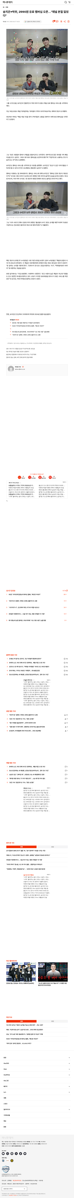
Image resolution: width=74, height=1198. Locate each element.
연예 (7, 7)
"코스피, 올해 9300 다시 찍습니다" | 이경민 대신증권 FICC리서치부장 (52, 984)
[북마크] (68, 21)
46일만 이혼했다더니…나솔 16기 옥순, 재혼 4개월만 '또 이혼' (27, 614)
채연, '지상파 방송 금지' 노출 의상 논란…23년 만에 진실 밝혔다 (24, 1030)
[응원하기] (23, 367)
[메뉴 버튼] (69, 2)
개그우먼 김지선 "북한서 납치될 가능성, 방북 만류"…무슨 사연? (24, 1025)
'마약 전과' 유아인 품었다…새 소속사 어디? (18, 1043)
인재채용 (9, 1180)
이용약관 (41, 1180)
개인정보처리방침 (17, 1180)
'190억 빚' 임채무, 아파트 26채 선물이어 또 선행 (26, 335)
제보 (5, 1121)
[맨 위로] (70, 1190)
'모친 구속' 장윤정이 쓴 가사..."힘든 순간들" (21, 719)
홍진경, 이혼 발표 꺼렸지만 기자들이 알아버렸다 (26, 323)
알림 (5, 1127)
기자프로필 (7, 1115)
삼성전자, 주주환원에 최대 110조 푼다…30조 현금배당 (25, 731)
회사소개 (4, 1180)
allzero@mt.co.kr (20, 369)
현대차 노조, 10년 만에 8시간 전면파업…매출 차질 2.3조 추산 (27, 663)
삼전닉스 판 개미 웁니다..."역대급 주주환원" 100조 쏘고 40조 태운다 (29, 667)
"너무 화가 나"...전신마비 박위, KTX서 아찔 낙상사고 (24, 607)
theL (5, 1069)
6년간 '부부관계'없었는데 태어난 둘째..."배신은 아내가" (28, 326)
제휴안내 (9, 1183)
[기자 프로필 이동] (11, 369)
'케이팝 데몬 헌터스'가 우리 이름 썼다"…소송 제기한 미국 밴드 (27, 778)
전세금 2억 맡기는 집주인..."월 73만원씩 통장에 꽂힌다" (25, 659)
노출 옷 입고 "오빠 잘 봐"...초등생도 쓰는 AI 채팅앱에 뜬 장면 (26, 774)
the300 (6, 1063)
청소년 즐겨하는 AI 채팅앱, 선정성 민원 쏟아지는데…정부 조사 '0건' (29, 674)
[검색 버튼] (66, 2)
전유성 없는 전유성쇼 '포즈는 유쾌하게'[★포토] (20, 983)
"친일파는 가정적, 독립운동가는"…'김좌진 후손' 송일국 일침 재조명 (25, 869)
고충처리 (27, 1183)
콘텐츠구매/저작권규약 (18, 1183)
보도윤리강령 (33, 1183)
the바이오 (7, 1075)
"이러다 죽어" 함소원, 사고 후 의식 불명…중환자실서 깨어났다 (24, 864)
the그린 (6, 1081)
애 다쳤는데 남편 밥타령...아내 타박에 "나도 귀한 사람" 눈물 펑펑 (30, 332)
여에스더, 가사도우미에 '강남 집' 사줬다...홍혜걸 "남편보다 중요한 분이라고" (28, 855)
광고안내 (4, 1183)
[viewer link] (65, 94)
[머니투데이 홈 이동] (7, 1138)
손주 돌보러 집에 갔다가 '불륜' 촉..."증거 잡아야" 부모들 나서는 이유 (25, 851)
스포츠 (5, 1104)
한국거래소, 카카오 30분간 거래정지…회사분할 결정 (24, 670)
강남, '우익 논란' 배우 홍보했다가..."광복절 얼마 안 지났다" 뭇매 (24, 1034)
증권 (5, 1057)
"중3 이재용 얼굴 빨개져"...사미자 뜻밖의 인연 (22, 723)
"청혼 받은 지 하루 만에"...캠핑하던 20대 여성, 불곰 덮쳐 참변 (27, 727)
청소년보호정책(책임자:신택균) (30, 1180)
